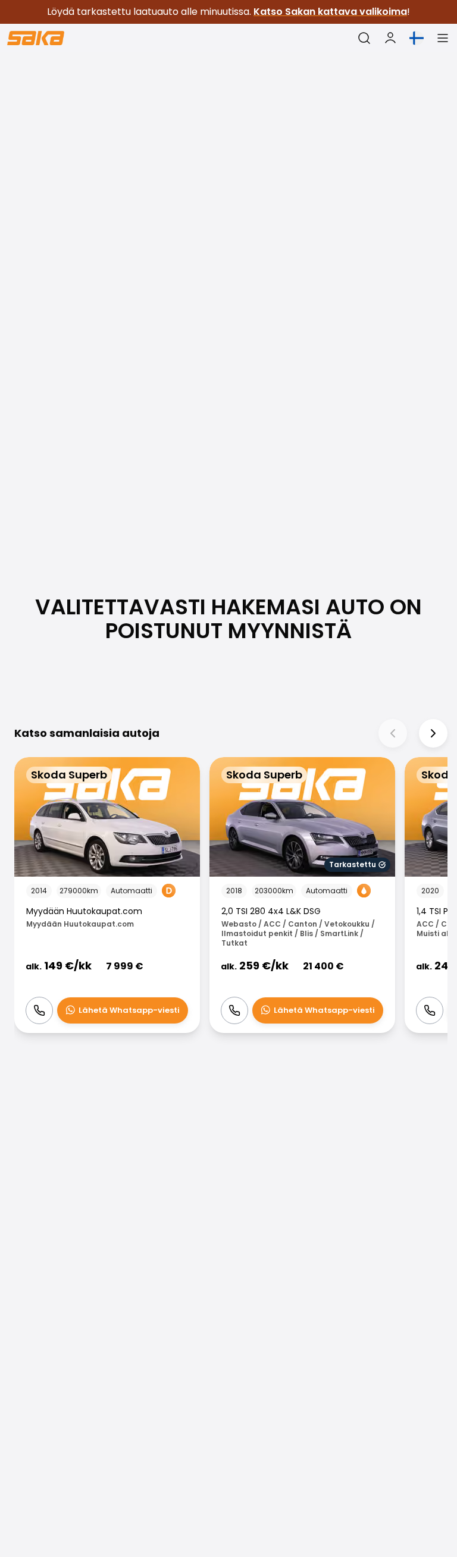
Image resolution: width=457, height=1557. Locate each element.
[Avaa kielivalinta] (416, 38)
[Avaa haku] (364, 38)
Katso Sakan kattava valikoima (330, 11)
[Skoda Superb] (107, 895)
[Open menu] (443, 38)
